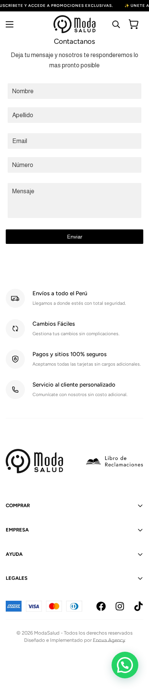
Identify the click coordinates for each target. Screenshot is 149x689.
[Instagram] (120, 606)
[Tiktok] (138, 606)
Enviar (74, 237)
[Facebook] (101, 606)
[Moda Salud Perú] (74, 24)
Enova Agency (109, 640)
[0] (133, 24)
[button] (125, 665)
